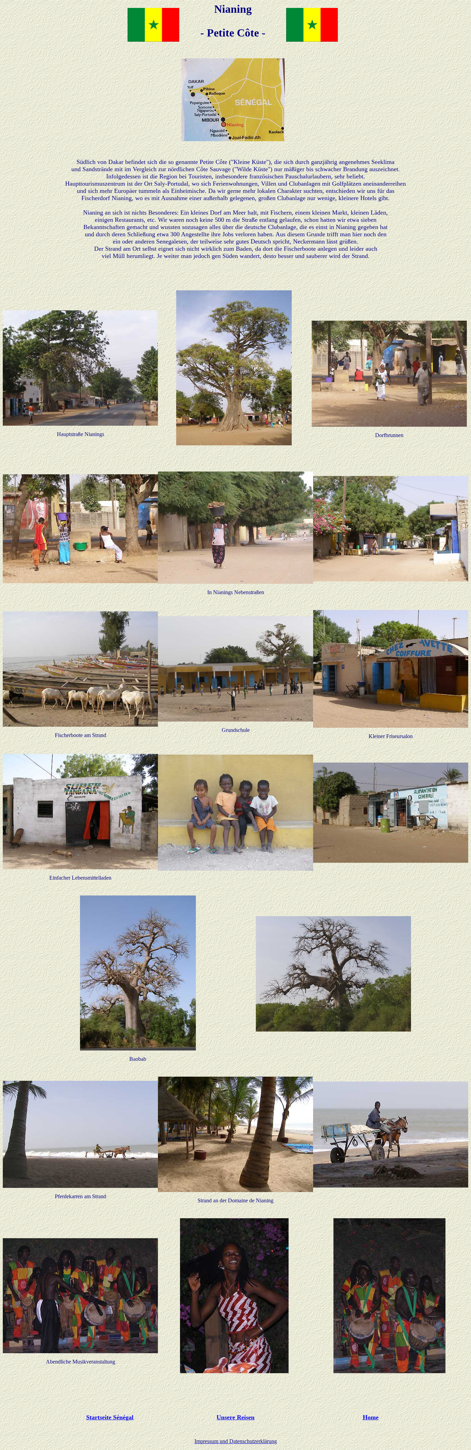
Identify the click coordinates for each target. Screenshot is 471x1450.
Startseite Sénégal (109, 1417)
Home (371, 1417)
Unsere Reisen (235, 1417)
